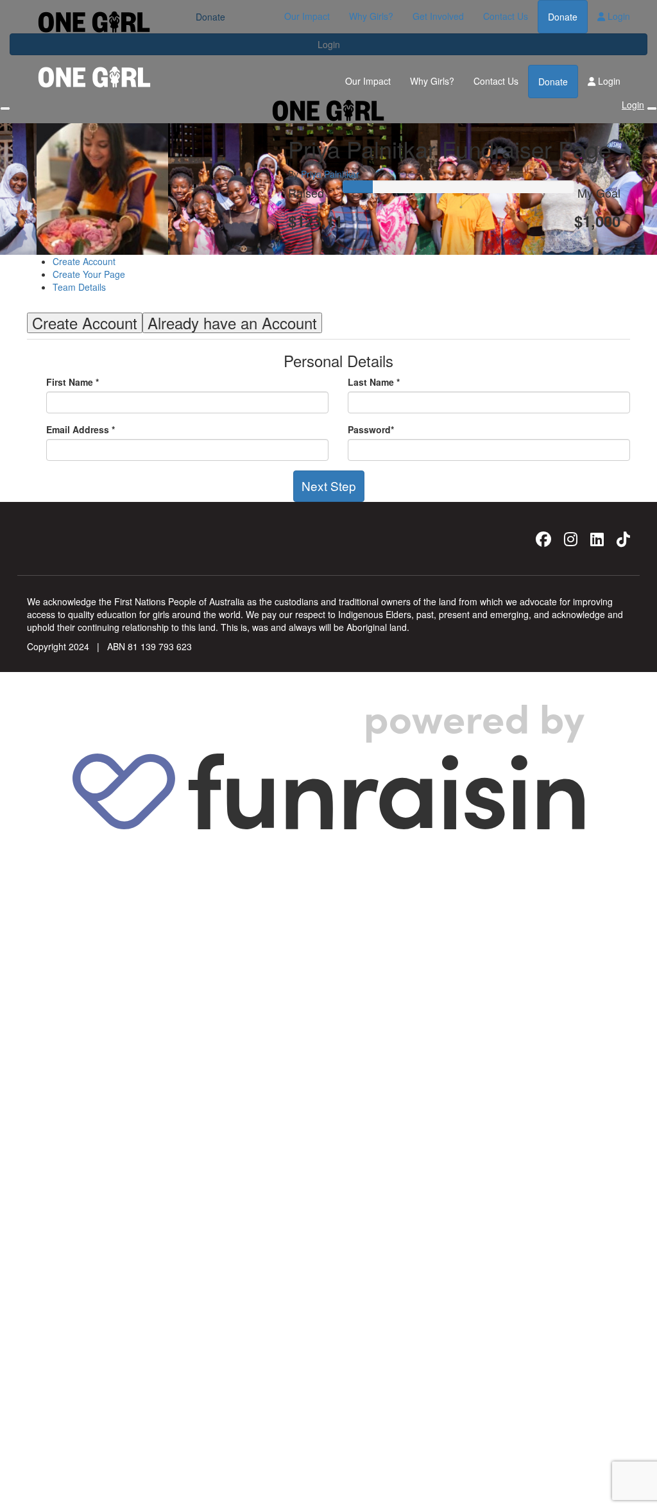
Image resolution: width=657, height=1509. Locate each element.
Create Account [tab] (84, 323)
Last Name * (374, 381)
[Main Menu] (5, 108)
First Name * (72, 381)
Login (617, 16)
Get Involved (438, 16)
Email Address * (80, 429)
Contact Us (505, 16)
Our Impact (307, 16)
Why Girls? (371, 16)
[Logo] (94, 22)
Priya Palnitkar (330, 174)
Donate (562, 16)
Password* (371, 429)
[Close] (652, 108)
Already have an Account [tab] (232, 323)
